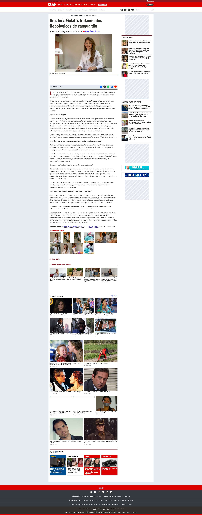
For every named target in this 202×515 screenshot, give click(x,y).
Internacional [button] (92, 4)
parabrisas (109, 457)
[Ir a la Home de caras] (52, 6)
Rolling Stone (108, 500)
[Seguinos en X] (129, 10)
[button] (83, 54)
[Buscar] (152, 10)
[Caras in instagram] (121, 10)
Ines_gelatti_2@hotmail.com (74, 226)
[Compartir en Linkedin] (112, 87)
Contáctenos (93, 504)
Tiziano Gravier (52, 9)
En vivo (151, 4)
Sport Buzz (117, 500)
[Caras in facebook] (125, 10)
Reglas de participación (119, 504)
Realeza (80, 4)
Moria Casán (69, 9)
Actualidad (73, 4)
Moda (85, 4)
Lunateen (120, 496)
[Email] (115, 87)
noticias (58, 457)
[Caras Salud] (137, 169)
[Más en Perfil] (59, 452)
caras (92, 457)
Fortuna (98, 496)
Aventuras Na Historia (96, 500)
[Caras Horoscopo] (137, 176)
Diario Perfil (75, 496)
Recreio (124, 500)
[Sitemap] (111, 492)
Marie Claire (90, 496)
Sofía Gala (60, 9)
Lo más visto (127, 37)
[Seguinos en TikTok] (132, 10)
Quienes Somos (83, 504)
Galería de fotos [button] (92, 31)
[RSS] (107, 492)
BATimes (127, 496)
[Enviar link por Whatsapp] (108, 87)
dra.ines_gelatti (93, 226)
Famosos (66, 4)
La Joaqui (85, 9)
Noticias (60, 4)
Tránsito (129, 504)
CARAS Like (102, 4)
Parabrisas (112, 496)
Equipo (108, 504)
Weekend (105, 496)
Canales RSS (73, 504)
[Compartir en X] (104, 87)
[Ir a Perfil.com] (150, 1)
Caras (80, 500)
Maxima (130, 500)
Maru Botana (77, 9)
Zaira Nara (102, 9)
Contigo (86, 500)
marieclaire (75, 457)
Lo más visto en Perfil (131, 102)
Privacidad (101, 504)
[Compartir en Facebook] (101, 87)
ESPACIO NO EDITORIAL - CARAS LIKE (79, 15)
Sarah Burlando (93, 9)
